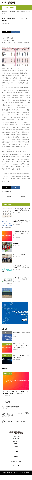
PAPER (16, 451)
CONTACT (15, 454)
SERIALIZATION (9, 8)
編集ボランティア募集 (16, 461)
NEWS (16, 456)
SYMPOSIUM (16, 439)
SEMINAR (16, 446)
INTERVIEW (16, 441)
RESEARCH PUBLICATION (16, 449)
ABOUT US (16, 459)
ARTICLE (16, 444)
